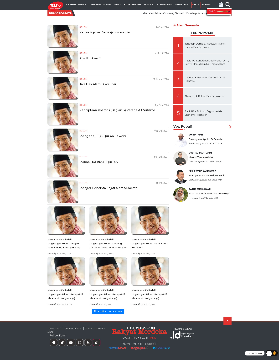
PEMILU (82, 4)
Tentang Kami (73, 328)
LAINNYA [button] (206, 4)
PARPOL (118, 4)
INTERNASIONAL (164, 4)
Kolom (83, 27)
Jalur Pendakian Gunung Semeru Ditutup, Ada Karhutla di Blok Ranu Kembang (180, 13)
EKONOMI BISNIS (132, 4)
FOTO (187, 4)
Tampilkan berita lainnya (109, 311)
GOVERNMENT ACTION (99, 4)
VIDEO (178, 4)
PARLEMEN (70, 4)
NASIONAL (149, 4)
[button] (220, 5)
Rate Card (54, 328)
